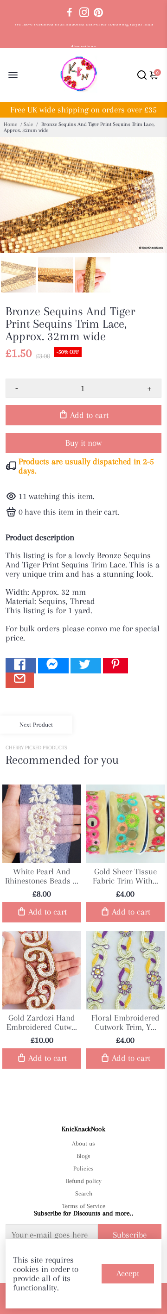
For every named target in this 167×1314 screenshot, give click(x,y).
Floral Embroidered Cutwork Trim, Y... (125, 1022)
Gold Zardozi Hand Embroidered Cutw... (41, 1022)
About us (83, 1143)
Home (10, 124)
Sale (28, 124)
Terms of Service (83, 1205)
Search (83, 1193)
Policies (83, 1168)
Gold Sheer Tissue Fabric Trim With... (125, 876)
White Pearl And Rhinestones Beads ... (41, 876)
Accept (127, 1273)
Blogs (83, 1155)
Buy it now (83, 443)
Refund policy (84, 1180)
